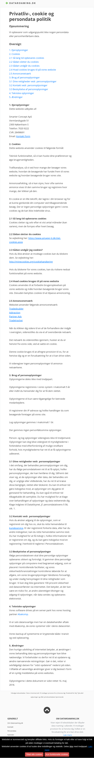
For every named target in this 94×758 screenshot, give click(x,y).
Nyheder (10, 735)
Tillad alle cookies (34, 754)
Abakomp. (23, 614)
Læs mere (67, 735)
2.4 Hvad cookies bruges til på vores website (32, 69)
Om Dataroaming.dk (15, 723)
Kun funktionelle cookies (57, 754)
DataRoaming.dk (22, 3)
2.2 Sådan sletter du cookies (24, 61)
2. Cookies (14, 54)
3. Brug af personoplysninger (24, 77)
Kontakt (10, 727)
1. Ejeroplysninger (18, 50)
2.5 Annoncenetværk (20, 73)
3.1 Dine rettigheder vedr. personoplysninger (32, 81)
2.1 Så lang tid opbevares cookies (26, 57)
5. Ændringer (16, 97)
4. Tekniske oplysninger (21, 93)
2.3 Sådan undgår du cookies (24, 65)
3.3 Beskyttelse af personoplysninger (28, 89)
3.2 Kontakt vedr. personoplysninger (28, 85)
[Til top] (47, 712)
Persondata (11, 731)
